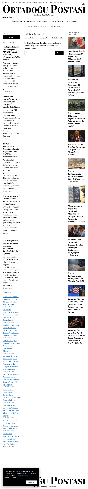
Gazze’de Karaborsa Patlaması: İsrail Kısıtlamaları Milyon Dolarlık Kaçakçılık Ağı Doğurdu (11, 379)
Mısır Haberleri (71, 21)
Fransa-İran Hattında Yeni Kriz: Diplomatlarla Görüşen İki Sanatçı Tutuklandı (11, 101)
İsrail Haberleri (29, 21)
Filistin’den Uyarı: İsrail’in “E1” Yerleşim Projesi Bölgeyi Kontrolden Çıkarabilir (11, 345)
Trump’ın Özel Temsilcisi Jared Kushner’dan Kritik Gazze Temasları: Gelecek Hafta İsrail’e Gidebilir (76, 336)
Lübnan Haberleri (57, 21)
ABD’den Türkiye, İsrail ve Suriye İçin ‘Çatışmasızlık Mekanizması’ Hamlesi (76, 149)
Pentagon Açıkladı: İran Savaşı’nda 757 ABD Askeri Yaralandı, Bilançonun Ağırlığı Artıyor (11, 53)
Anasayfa (14, 3)
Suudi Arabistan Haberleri (37, 27)
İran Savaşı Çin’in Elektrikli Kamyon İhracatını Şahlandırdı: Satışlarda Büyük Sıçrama (10, 247)
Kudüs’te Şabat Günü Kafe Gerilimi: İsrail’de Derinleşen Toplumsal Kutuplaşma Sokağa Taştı (75, 247)
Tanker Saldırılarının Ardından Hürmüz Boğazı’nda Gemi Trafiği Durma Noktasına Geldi (11, 150)
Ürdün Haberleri (54, 27)
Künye (29, 3)
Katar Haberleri (42, 21)
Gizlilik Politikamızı (22, 475)
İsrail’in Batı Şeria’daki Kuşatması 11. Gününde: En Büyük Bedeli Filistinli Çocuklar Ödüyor (11, 439)
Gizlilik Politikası (38, 3)
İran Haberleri (17, 21)
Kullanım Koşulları (52, 3)
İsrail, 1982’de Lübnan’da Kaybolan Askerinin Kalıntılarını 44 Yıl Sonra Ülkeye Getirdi (76, 119)
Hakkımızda (22, 3)
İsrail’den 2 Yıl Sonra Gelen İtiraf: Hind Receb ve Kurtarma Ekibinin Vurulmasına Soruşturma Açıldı (11, 330)
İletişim (62, 3)
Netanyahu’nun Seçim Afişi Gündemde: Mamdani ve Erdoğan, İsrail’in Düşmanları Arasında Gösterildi (76, 214)
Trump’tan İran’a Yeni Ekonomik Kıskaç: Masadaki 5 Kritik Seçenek (11, 200)
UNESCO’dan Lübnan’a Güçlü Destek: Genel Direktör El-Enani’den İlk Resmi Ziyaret (11, 395)
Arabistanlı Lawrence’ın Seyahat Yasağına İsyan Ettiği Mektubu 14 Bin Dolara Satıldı (11, 314)
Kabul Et (31, 482)
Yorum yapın (8, 91)
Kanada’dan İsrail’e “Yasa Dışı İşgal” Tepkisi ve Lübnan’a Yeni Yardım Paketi (76, 56)
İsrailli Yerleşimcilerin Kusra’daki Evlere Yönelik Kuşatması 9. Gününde (76, 176)
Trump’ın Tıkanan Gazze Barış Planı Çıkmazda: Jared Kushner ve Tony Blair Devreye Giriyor (76, 305)
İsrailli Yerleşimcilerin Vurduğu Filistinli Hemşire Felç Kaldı (76, 277)
